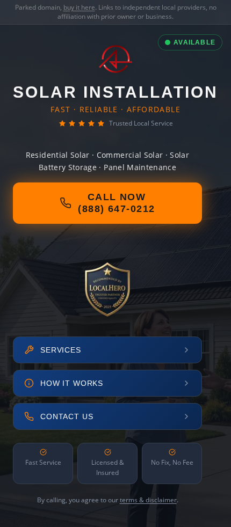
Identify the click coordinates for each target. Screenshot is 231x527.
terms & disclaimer (148, 499)
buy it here (79, 7)
